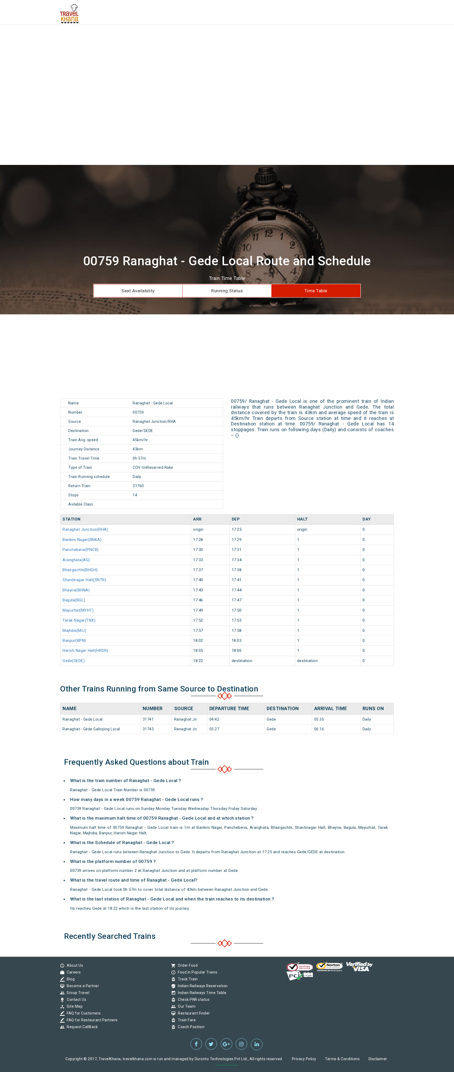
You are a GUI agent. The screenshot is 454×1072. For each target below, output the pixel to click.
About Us (73, 965)
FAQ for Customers (82, 1013)
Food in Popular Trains (196, 972)
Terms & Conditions (342, 1059)
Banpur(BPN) (74, 640)
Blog (69, 979)
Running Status (227, 290)
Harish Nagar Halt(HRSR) (85, 650)
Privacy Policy (304, 1059)
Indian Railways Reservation (201, 986)
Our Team (185, 1006)
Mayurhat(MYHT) (78, 610)
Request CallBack (81, 1027)
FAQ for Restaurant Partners (91, 1020)
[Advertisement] (157, 37)
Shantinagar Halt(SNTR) (84, 579)
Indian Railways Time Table (200, 993)
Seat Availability (138, 290)
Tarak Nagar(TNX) (79, 620)
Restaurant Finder (192, 1013)
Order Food (186, 965)
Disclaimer (378, 1059)
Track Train (186, 979)
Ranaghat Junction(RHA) (85, 529)
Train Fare (185, 1020)
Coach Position (189, 1027)
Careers (72, 972)
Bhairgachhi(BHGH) (80, 570)
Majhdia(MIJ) (74, 630)
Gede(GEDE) (74, 660)
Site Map (73, 1006)
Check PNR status (192, 999)
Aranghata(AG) (76, 560)
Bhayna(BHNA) (76, 590)
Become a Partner (81, 986)
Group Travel (76, 993)
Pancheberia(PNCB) (81, 549)
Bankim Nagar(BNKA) (82, 539)
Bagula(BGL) (74, 600)
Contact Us (75, 999)
